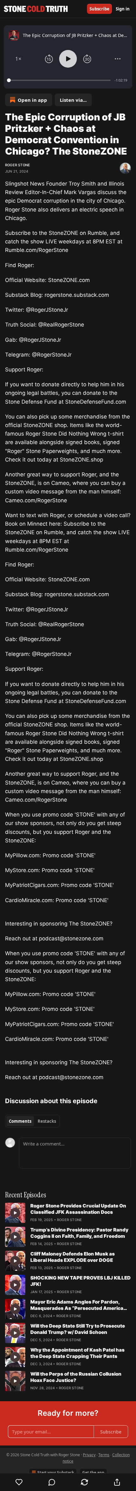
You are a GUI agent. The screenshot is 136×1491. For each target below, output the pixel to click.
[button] (18, 59)
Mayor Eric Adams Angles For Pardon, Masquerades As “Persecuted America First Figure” (76, 1305)
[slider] (60, 80)
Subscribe (99, 9)
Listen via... (73, 100)
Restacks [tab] (47, 1121)
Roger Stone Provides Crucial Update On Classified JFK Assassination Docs (78, 1209)
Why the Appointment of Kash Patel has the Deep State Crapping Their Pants (77, 1353)
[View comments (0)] (51, 1482)
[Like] (19, 1482)
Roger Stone (17, 165)
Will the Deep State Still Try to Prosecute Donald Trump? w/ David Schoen (77, 1329)
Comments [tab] (20, 1121)
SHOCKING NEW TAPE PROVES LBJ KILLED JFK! (80, 1281)
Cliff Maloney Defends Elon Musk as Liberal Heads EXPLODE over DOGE (72, 1257)
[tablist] (32, 1121)
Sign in (123, 9)
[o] (15, 1213)
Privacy (89, 1454)
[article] (68, 1213)
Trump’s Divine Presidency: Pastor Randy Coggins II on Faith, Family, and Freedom (79, 1233)
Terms (103, 1454)
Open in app (32, 100)
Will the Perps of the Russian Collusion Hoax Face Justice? (75, 1377)
